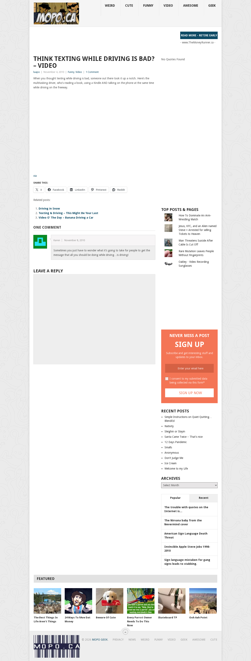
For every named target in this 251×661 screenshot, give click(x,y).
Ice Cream (170, 463)
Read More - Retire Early (199, 35)
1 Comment (92, 71)
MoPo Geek (100, 639)
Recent (203, 497)
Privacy (118, 639)
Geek (212, 5)
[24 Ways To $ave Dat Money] (78, 601)
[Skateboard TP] (172, 601)
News (132, 639)
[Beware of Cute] (109, 601)
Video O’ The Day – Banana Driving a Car (66, 217)
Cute (129, 5)
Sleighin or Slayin (175, 431)
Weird (110, 5)
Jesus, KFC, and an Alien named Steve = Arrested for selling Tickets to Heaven (197, 229)
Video (168, 5)
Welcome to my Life (176, 468)
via (35, 175)
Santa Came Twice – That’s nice (184, 436)
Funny (148, 5)
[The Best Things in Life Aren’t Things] (47, 601)
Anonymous (172, 452)
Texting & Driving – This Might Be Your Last (68, 213)
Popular (175, 497)
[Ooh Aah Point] (203, 601)
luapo (36, 71)
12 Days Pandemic (176, 442)
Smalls (168, 447)
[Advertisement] (104, 40)
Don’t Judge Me (174, 458)
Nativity (169, 426)
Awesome (190, 5)
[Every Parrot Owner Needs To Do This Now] (141, 601)
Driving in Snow (49, 208)
